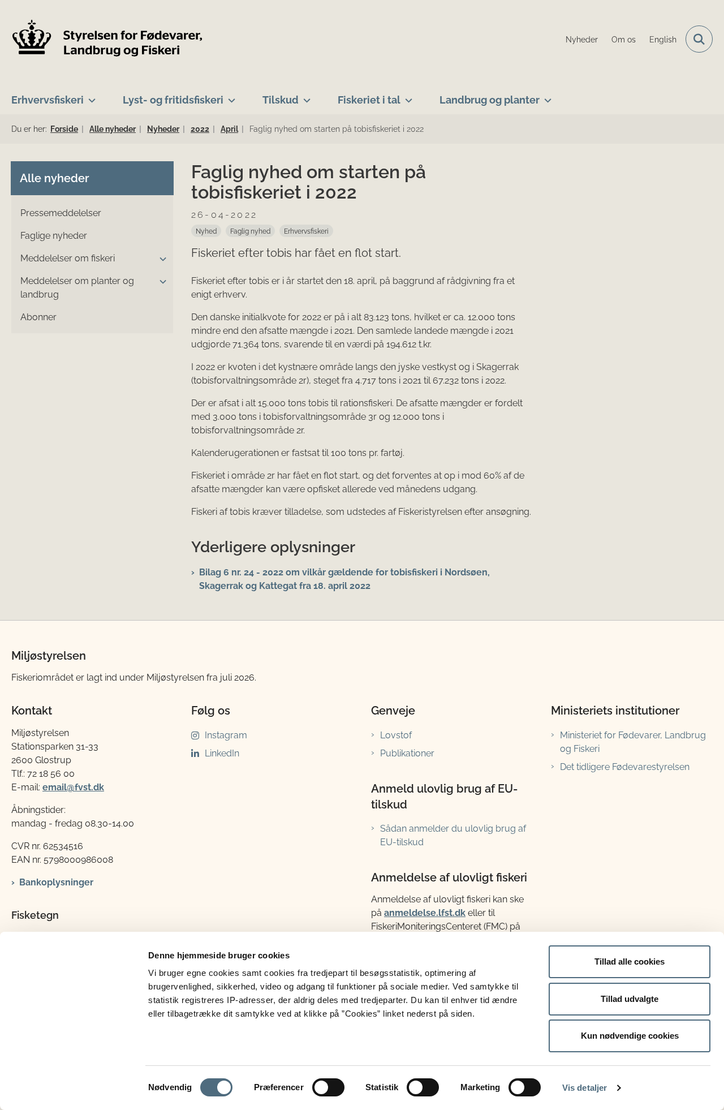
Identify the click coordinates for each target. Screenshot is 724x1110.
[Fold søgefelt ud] (699, 39)
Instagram (226, 735)
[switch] (328, 1087)
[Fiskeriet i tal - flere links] (406, 96)
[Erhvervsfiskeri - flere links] (90, 96)
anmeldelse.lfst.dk (425, 912)
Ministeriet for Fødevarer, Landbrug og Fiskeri (633, 742)
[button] (160, 259)
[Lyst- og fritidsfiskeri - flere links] (229, 96)
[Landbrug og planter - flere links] (545, 96)
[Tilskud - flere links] (305, 96)
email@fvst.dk (73, 787)
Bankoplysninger (56, 882)
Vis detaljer (584, 1087)
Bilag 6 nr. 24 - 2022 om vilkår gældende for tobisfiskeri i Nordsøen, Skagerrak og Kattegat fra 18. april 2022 (344, 579)
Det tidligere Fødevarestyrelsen (624, 766)
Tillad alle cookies (629, 961)
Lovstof (396, 735)
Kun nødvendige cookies (630, 1035)
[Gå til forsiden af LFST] (107, 39)
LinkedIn (222, 753)
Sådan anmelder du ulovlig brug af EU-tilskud (453, 835)
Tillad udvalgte (629, 999)
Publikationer (407, 753)
